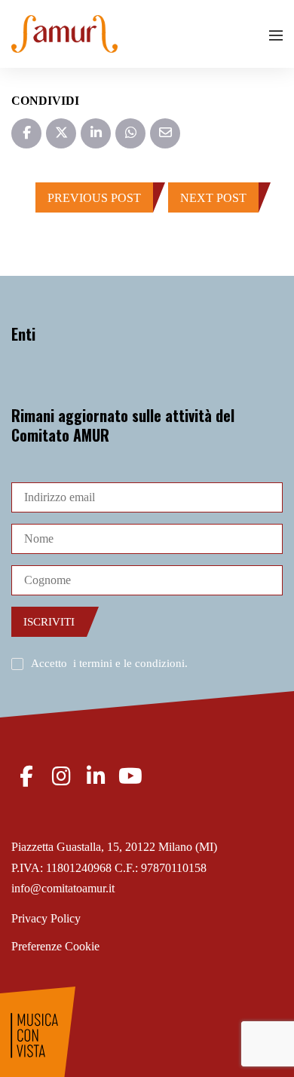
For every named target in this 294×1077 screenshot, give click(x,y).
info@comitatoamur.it (63, 888)
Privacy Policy (46, 918)
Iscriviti (49, 622)
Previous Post (94, 197)
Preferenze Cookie (55, 946)
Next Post (213, 197)
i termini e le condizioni (129, 663)
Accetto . (109, 663)
